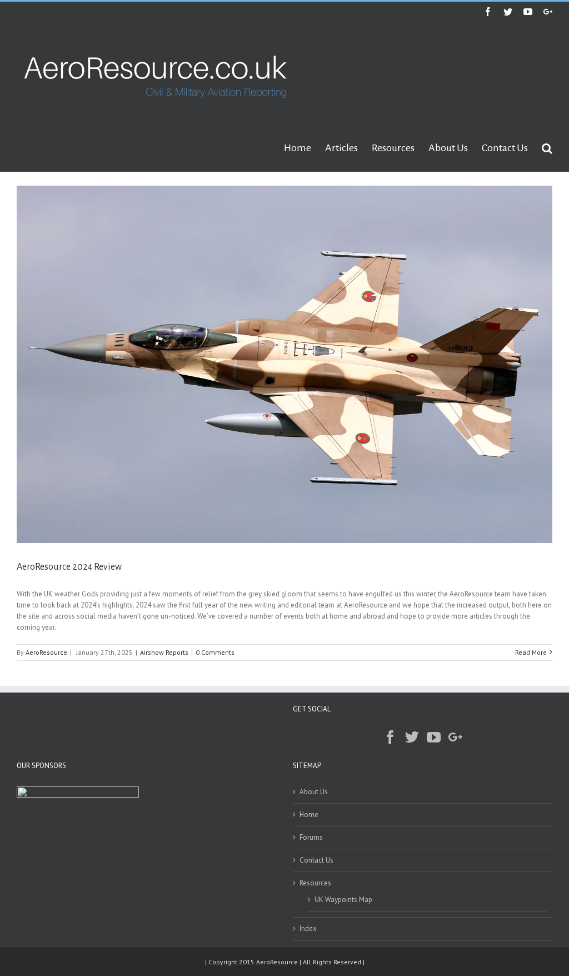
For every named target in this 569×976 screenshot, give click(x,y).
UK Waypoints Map (343, 899)
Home (309, 814)
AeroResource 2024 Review (69, 567)
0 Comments (215, 652)
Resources (315, 883)
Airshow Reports (164, 652)
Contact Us (316, 860)
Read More (531, 652)
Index (308, 928)
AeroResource (46, 652)
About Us (314, 791)
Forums (311, 837)
